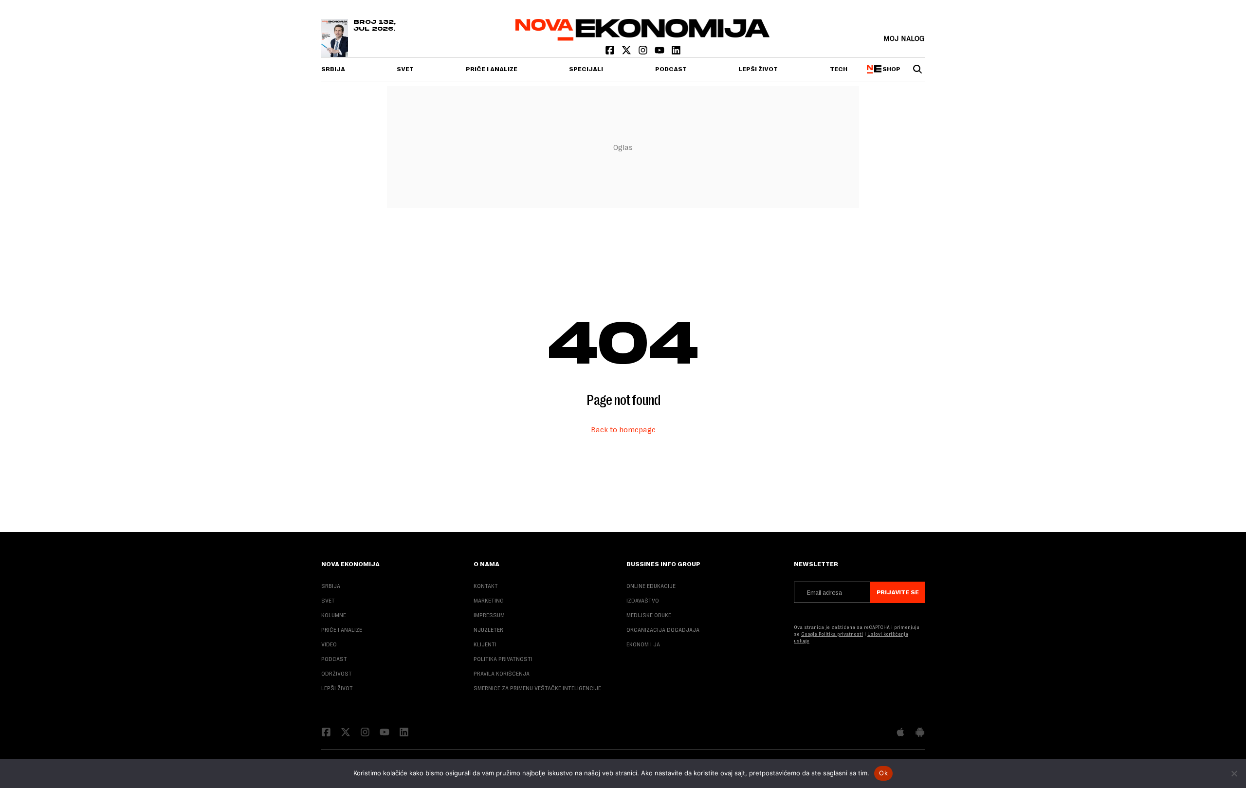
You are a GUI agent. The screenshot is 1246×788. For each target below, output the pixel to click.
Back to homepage (623, 429)
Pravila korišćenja (502, 673)
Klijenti (485, 644)
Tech (838, 69)
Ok (883, 773)
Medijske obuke (648, 615)
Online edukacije (651, 586)
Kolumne (333, 615)
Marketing (489, 600)
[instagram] (644, 52)
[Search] (917, 69)
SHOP (890, 69)
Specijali (586, 69)
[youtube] (660, 52)
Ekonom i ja (643, 644)
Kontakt (486, 586)
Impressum (489, 615)
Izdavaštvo (642, 600)
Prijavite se (898, 592)
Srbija (333, 69)
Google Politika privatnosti (832, 634)
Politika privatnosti (503, 659)
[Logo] (642, 38)
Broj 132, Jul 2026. (374, 26)
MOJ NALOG (904, 38)
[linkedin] (676, 52)
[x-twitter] (627, 52)
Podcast (671, 69)
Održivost (336, 673)
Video (329, 644)
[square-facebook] (611, 52)
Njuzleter (488, 629)
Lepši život (758, 69)
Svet (405, 69)
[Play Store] (920, 733)
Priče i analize (491, 69)
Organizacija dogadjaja (662, 629)
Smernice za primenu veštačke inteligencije (537, 688)
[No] (1234, 773)
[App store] (900, 733)
